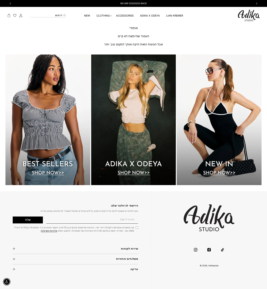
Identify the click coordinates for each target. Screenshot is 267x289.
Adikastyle (213, 265)
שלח (28, 219)
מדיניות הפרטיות (49, 230)
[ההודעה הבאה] (257, 3)
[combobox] (48, 14)
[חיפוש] (64, 14)
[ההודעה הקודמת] (10, 3)
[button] (103, 16)
